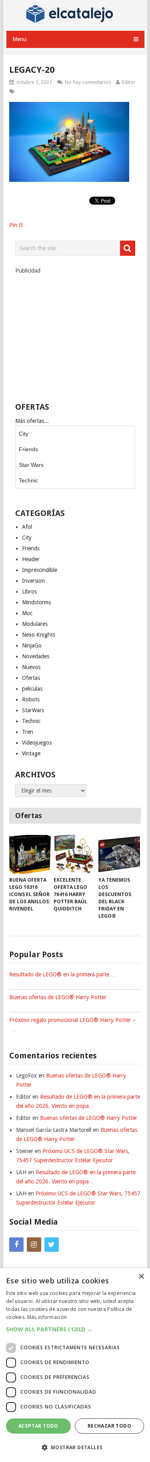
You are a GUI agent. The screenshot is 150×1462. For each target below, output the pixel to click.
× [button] (141, 1277)
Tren (27, 732)
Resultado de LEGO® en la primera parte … (62, 974)
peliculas (32, 688)
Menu (19, 39)
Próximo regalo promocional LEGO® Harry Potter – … (72, 1024)
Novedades (35, 656)
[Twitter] (51, 1244)
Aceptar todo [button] (38, 1425)
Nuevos (31, 667)
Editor (129, 82)
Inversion (33, 581)
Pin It (16, 225)
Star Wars (31, 465)
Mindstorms (36, 602)
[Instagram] (34, 1244)
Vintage (31, 753)
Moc (27, 613)
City (23, 433)
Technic (28, 480)
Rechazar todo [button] (109, 1425)
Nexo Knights (38, 634)
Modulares (35, 624)
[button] (75, 1329)
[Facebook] (16, 1244)
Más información (47, 1317)
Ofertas (31, 678)
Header (31, 559)
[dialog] (75, 1365)
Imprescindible (39, 570)
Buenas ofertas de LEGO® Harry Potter (57, 997)
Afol (27, 527)
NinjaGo (32, 645)
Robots (31, 699)
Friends (28, 449)
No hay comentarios (88, 82)
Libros (29, 591)
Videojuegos (37, 742)
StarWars (33, 710)
